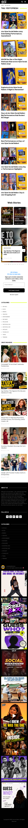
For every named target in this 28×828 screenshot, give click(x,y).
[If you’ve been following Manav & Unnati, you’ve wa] (14, 689)
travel (4, 334)
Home (2, 5)
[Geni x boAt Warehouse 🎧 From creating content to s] (14, 583)
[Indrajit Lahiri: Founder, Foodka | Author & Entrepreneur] (14, 462)
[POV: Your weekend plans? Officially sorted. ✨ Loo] (14, 663)
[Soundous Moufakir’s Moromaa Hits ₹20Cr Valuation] (14, 435)
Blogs (4, 309)
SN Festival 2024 (6, 324)
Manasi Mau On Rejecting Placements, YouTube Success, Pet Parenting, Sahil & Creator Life (13, 419)
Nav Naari (5, 319)
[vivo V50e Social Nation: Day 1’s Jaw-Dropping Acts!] (14, 181)
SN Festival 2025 (6, 327)
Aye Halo (5, 306)
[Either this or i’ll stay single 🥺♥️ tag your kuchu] (14, 716)
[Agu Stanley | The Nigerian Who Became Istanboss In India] (14, 380)
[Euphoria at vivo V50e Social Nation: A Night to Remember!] (14, 76)
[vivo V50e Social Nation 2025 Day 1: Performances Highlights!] (14, 155)
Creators (7, 246)
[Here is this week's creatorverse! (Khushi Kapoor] (14, 769)
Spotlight (5, 329)
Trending (5, 337)
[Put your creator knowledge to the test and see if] (14, 636)
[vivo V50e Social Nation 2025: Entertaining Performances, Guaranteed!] (14, 20)
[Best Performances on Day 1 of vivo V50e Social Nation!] (14, 130)
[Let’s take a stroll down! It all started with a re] (14, 610)
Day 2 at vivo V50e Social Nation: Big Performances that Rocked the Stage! (13, 115)
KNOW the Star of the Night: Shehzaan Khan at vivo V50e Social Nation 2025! (14, 61)
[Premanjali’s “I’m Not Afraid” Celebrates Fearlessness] (14, 353)
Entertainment (6, 316)
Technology (6, 332)
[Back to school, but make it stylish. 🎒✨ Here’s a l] (14, 742)
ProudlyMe (5, 321)
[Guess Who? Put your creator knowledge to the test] (14, 795)
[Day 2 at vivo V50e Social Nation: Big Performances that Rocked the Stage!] (14, 102)
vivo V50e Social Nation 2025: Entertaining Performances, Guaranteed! (12, 33)
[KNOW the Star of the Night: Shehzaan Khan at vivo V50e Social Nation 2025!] (14, 48)
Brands (4, 311)
